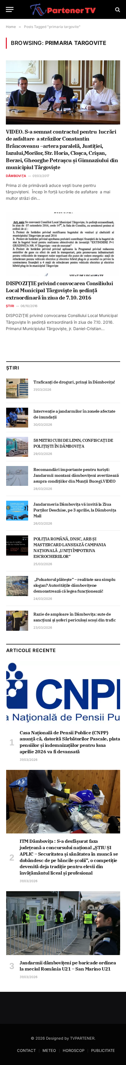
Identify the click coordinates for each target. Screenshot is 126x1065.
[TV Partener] (63, 9)
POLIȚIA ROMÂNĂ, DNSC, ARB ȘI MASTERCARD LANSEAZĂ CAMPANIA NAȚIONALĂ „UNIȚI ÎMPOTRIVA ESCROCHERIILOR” (69, 547)
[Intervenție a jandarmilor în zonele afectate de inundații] (17, 418)
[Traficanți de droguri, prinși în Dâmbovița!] (17, 388)
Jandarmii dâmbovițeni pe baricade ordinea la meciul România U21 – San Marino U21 (68, 966)
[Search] (117, 9)
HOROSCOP (73, 1050)
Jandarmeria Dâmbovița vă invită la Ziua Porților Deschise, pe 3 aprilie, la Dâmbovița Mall (74, 510)
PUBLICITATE (103, 1050)
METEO (49, 1050)
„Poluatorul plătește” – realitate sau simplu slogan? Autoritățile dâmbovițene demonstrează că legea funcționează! (74, 585)
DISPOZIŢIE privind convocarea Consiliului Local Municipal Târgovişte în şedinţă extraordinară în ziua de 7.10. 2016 (59, 290)
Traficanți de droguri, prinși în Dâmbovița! (74, 382)
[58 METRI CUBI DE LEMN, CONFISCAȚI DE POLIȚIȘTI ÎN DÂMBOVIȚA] (17, 447)
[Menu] (9, 9)
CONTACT (26, 1050)
